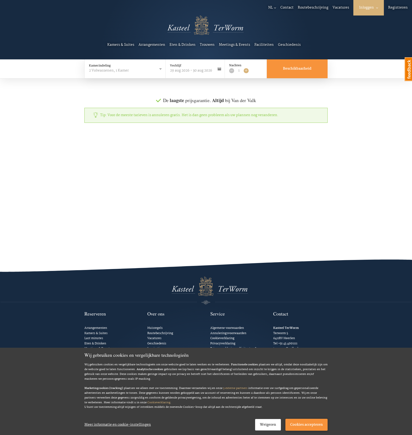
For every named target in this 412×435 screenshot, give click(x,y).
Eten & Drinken (183, 45)
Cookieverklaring (158, 402)
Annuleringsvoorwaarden (228, 333)
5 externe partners (235, 388)
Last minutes (93, 338)
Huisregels (155, 328)
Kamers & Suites (120, 45)
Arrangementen (152, 45)
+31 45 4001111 (287, 343)
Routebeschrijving (313, 7)
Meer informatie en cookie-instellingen (117, 425)
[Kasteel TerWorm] (205, 28)
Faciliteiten (264, 45)
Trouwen (207, 45)
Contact (287, 7)
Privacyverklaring (222, 343)
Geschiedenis (289, 45)
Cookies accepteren (306, 425)
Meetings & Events (234, 45)
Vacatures (341, 7)
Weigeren (268, 425)
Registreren (398, 7)
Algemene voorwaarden (227, 328)
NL (270, 7)
